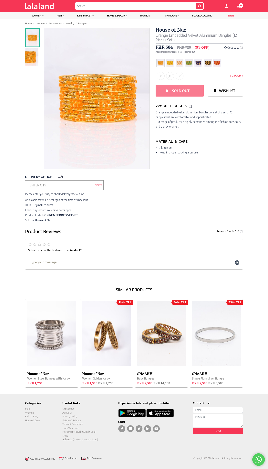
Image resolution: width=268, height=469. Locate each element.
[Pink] (179, 63)
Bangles (82, 23)
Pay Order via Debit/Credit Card (79, 431)
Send (218, 431)
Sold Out (181, 90)
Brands (145, 15)
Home (28, 23)
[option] (32, 37)
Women (36, 15)
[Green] (189, 63)
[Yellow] (170, 63)
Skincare (171, 15)
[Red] (217, 63)
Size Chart (236, 75)
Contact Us (68, 408)
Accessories (55, 23)
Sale (231, 15)
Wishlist (226, 90)
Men (59, 15)
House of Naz (171, 29)
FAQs (65, 435)
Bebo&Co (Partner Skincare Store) (80, 439)
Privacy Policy (69, 416)
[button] (64, 185)
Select (98, 184)
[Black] (208, 63)
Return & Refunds (71, 420)
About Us (67, 412)
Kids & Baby (84, 15)
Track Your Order (70, 428)
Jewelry (70, 23)
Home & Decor (116, 15)
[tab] (199, 106)
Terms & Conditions (72, 424)
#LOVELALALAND (202, 15)
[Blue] (198, 63)
